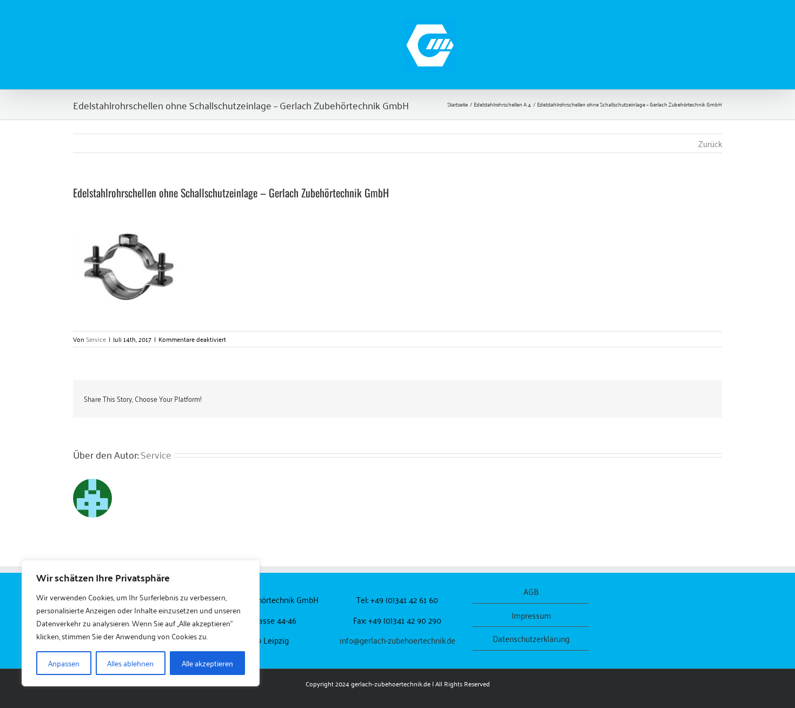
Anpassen (64, 663)
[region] (141, 623)
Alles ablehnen (130, 663)
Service (96, 339)
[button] (628, 45)
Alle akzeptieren (207, 663)
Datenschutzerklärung (531, 638)
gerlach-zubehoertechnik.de (390, 683)
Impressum (531, 615)
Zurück (710, 143)
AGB (531, 591)
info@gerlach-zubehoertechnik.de (397, 639)
